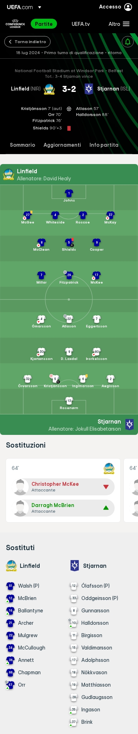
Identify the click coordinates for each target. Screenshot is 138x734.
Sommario (22, 145)
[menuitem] (47, 23)
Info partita (104, 145)
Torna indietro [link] (30, 41)
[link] (43, 23)
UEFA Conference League (15, 23)
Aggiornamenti (62, 145)
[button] (117, 23)
